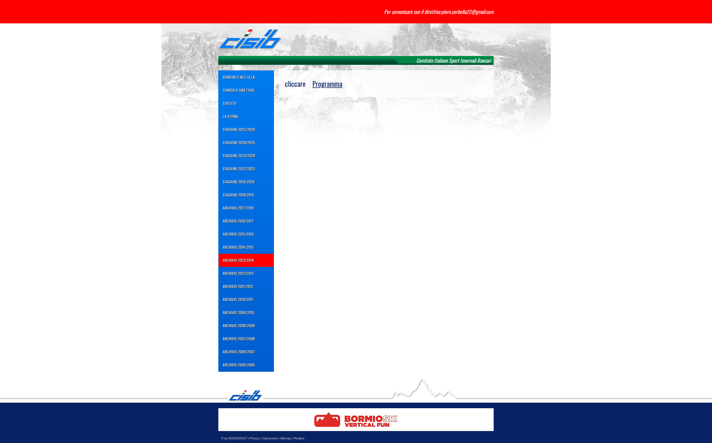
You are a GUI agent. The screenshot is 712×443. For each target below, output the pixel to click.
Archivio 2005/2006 (239, 365)
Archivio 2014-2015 (238, 247)
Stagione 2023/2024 (239, 155)
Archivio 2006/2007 (239, 352)
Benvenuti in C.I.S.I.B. (239, 77)
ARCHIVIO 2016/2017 (238, 221)
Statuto (229, 103)
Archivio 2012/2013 (238, 273)
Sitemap (285, 438)
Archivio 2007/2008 (239, 338)
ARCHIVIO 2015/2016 (238, 234)
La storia (230, 116)
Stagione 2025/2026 (239, 129)
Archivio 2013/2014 (238, 260)
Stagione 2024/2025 (239, 142)
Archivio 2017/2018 (238, 208)
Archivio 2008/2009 (239, 325)
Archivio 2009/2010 (238, 312)
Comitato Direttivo (238, 90)
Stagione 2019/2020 (238, 181)
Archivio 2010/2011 (238, 299)
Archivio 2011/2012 (238, 286)
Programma (327, 83)
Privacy (254, 438)
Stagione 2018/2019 (238, 195)
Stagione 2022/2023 (239, 168)
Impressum (270, 438)
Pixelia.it (298, 438)
